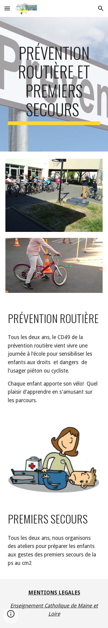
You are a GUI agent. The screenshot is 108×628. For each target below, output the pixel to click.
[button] (7, 8)
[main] (54, 84)
